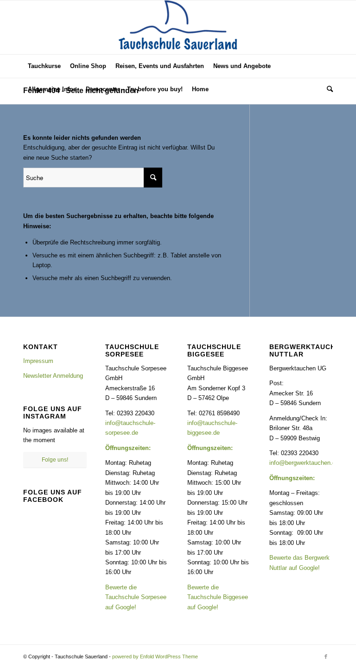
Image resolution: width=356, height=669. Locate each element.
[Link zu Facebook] (326, 656)
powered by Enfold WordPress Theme (155, 656)
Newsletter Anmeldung (53, 375)
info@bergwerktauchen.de (304, 462)
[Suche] (327, 89)
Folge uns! (55, 459)
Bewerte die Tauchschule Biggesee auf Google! (217, 597)
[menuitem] (44, 66)
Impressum (38, 360)
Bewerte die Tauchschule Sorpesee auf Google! (135, 597)
